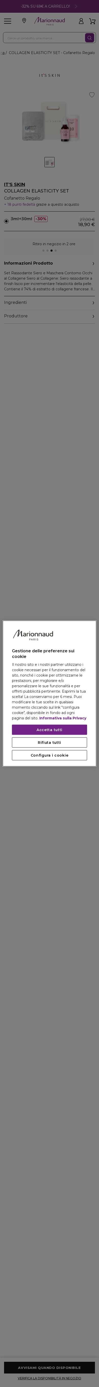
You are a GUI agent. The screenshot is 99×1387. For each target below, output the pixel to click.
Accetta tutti (49, 730)
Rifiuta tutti (49, 742)
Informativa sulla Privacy (62, 718)
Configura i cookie (50, 755)
